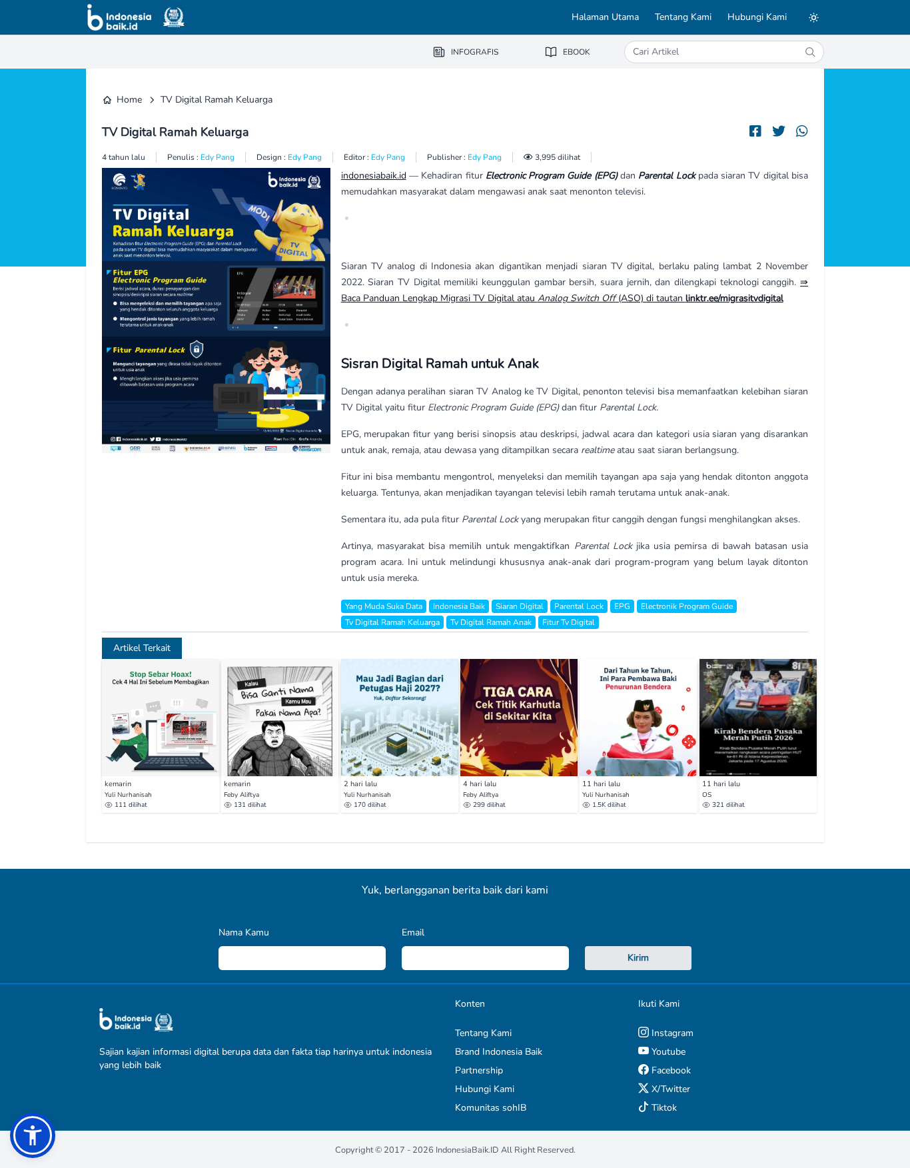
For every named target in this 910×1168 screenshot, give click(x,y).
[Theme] (813, 17)
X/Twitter (669, 1089)
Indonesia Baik (459, 606)
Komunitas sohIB (490, 1107)
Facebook (670, 1070)
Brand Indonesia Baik (498, 1051)
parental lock (579, 606)
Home (129, 99)
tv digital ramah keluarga (392, 622)
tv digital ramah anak (491, 622)
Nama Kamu (244, 932)
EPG (622, 606)
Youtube (667, 1051)
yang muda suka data (383, 606)
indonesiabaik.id (373, 175)
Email (413, 932)
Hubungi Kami (757, 17)
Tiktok (663, 1107)
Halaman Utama (605, 17)
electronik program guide (687, 606)
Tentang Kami (683, 17)
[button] (32, 1135)
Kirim (638, 957)
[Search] (810, 52)
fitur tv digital (568, 622)
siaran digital (520, 606)
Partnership (479, 1070)
